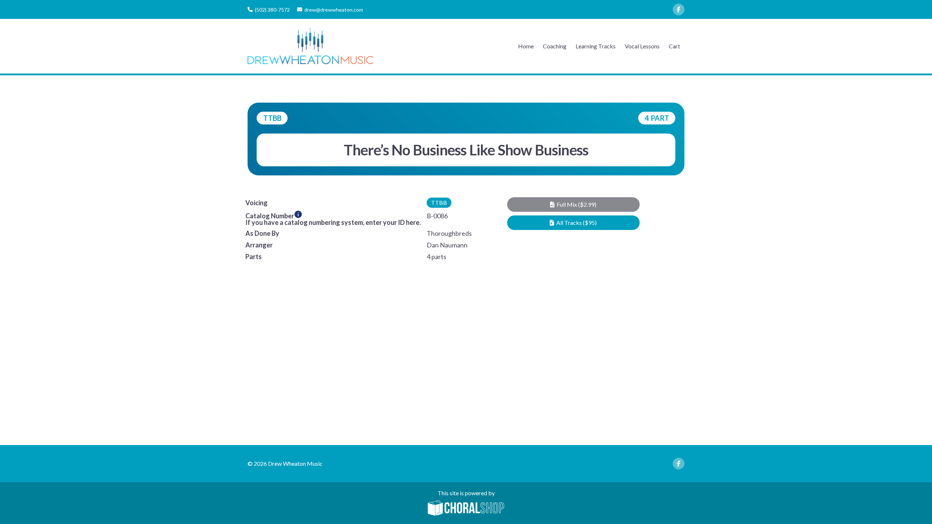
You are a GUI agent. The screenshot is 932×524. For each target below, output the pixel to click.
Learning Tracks (596, 46)
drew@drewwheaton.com (333, 10)
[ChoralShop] (466, 508)
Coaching (554, 46)
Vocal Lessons (642, 46)
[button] (573, 204)
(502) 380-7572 (272, 10)
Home (526, 46)
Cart (674, 46)
